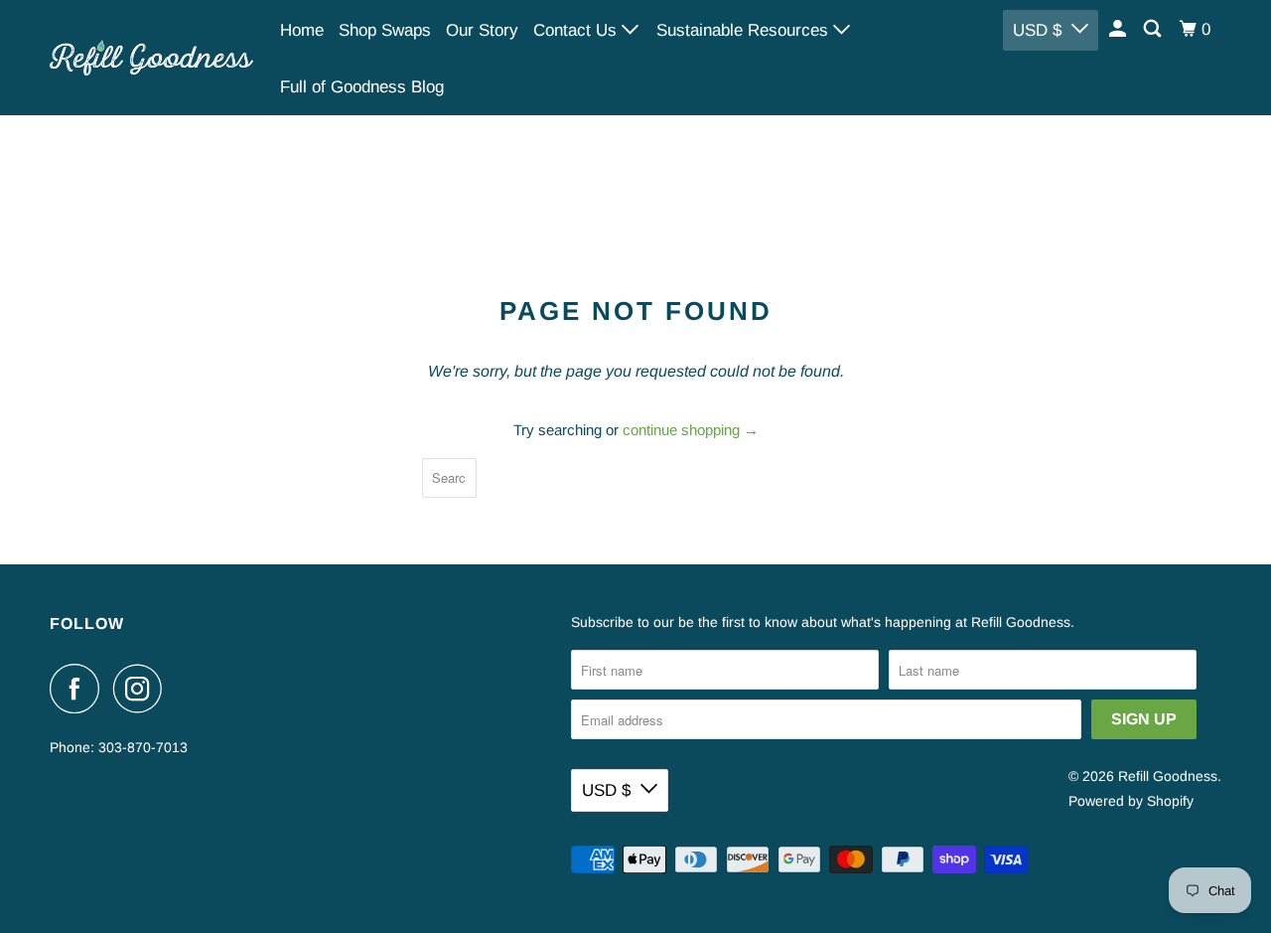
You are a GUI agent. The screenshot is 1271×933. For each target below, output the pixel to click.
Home (302, 30)
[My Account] (1119, 29)
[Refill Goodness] (151, 57)
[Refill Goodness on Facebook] (79, 688)
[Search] (1154, 29)
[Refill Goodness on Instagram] (143, 688)
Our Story (482, 30)
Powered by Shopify (1131, 801)
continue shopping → (691, 429)
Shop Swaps (385, 30)
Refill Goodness (1167, 776)
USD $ (1037, 30)
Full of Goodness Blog (362, 87)
